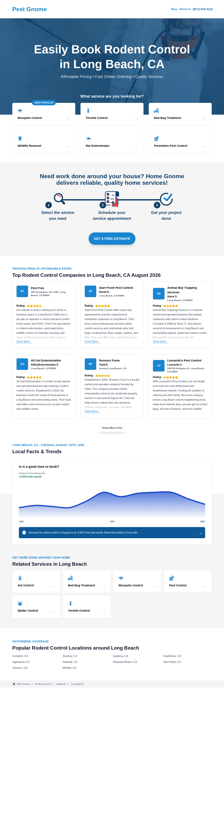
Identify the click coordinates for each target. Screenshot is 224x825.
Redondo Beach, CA (125, 662)
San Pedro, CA (172, 662)
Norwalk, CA (70, 662)
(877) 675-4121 (203, 9)
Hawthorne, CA (172, 656)
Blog (174, 9)
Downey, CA (70, 656)
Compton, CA (20, 656)
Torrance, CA (20, 667)
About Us (185, 9)
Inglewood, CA (21, 662)
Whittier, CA (69, 667)
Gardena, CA (120, 656)
